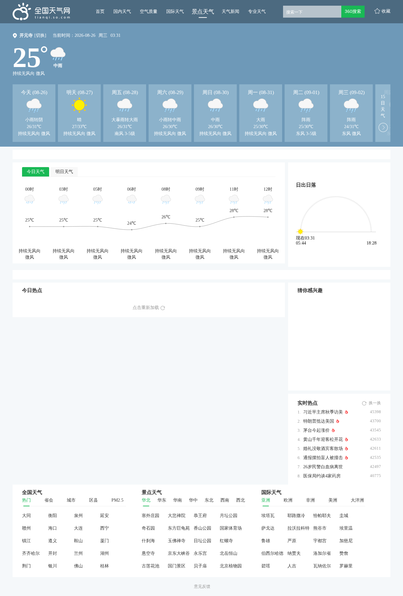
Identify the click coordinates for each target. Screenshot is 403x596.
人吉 (291, 566)
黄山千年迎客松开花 (323, 439)
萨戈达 (268, 528)
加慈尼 (346, 540)
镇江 (26, 540)
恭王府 (200, 515)
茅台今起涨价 (316, 430)
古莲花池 (150, 566)
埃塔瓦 (268, 515)
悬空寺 (148, 553)
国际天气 (175, 11)
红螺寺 (226, 540)
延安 (104, 515)
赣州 (26, 528)
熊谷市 (319, 528)
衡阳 (52, 515)
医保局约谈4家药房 (322, 476)
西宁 (104, 528)
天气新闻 (230, 11)
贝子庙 (200, 566)
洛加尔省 (322, 553)
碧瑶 (265, 566)
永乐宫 (200, 553)
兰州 (78, 553)
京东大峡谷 (179, 553)
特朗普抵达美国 (318, 421)
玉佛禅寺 (176, 540)
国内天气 (122, 11)
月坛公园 (228, 515)
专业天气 (257, 11)
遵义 (52, 540)
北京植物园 (231, 566)
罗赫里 (346, 566)
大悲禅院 (176, 515)
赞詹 (343, 553)
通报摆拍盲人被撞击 (323, 457)
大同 (26, 515)
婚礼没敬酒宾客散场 (323, 448)
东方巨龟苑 (179, 528)
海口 (52, 528)
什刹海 (148, 540)
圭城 (343, 515)
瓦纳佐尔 (322, 566)
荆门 (26, 566)
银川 (52, 566)
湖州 (104, 553)
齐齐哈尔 (31, 553)
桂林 (104, 566)
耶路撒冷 (296, 515)
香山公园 (202, 528)
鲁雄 (265, 540)
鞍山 (78, 540)
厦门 (104, 540)
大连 (78, 528)
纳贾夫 (294, 553)
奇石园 (148, 528)
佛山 (78, 566)
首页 (100, 11)
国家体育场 (231, 528)
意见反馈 (202, 586)
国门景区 (176, 566)
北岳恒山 (228, 553)
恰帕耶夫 (322, 515)
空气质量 (148, 11)
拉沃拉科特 (298, 528)
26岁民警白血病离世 (323, 466)
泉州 (78, 515)
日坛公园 (202, 540)
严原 (291, 540)
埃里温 (346, 528)
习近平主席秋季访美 (323, 412)
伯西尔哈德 (272, 553)
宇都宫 (319, 540)
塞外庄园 (150, 515)
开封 (52, 553)
